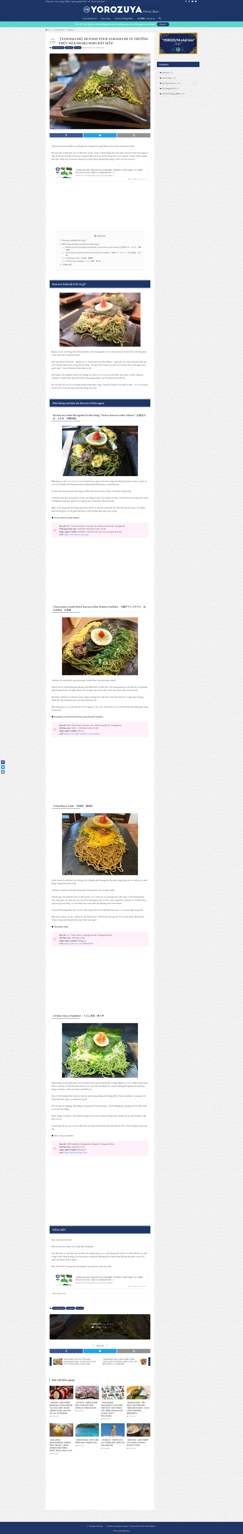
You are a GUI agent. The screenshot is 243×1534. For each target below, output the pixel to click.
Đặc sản (77, 48)
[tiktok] (189, 1)
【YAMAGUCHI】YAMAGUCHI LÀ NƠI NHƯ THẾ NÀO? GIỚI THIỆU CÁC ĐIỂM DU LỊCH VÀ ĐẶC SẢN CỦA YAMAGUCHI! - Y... (108, 171)
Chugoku (69, 48)
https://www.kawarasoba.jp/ (76, 534)
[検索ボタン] (160, 18)
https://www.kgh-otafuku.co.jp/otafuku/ (82, 733)
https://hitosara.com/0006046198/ (79, 943)
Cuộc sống (169, 78)
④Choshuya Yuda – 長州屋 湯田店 (79, 258)
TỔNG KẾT (67, 264)
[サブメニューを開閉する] (194, 83)
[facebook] (186, 1)
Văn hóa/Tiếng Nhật (173, 93)
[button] (66, 135)
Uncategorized (170, 88)
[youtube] (192, 1)
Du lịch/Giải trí (58, 48)
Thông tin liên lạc (97, 1526)
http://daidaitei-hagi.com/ (75, 1152)
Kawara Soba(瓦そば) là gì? (74, 240)
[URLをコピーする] (133, 135)
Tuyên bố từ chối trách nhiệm (142, 1526)
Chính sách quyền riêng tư (117, 1526)
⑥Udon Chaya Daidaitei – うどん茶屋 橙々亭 (83, 261)
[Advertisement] (100, 206)
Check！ (163, 24)
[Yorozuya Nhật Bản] (121, 9)
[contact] (195, 1)
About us (167, 72)
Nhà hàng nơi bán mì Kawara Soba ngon (81, 244)
